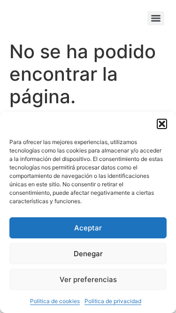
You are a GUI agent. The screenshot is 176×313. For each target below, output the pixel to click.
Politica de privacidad (112, 301)
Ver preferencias (88, 279)
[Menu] (155, 18)
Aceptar (88, 227)
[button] (162, 124)
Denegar (88, 253)
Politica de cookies (55, 301)
